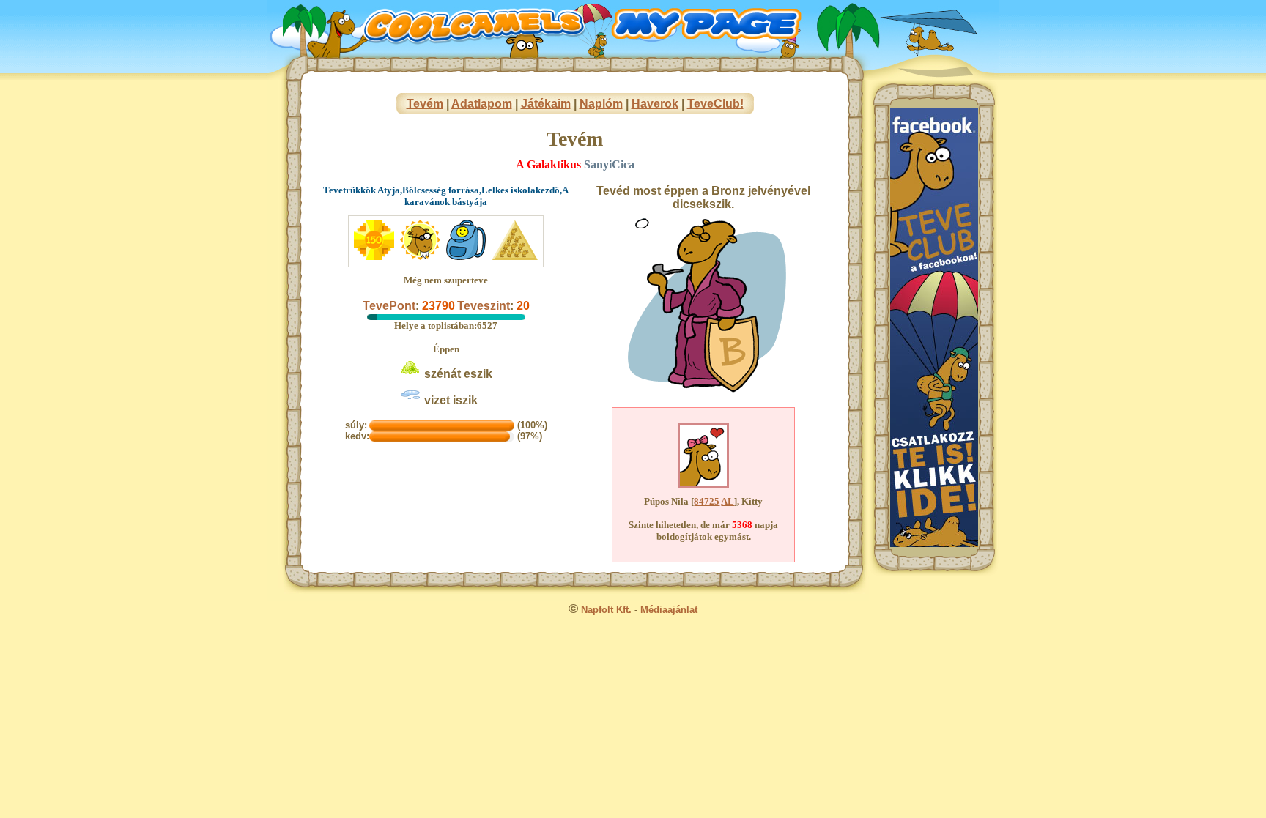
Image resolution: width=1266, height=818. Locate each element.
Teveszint (483, 306)
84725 (706, 501)
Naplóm (601, 103)
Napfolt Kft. (606, 609)
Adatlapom (481, 103)
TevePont (389, 306)
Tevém (425, 103)
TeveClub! (715, 103)
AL (727, 501)
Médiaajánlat (668, 609)
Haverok (655, 103)
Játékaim (546, 103)
